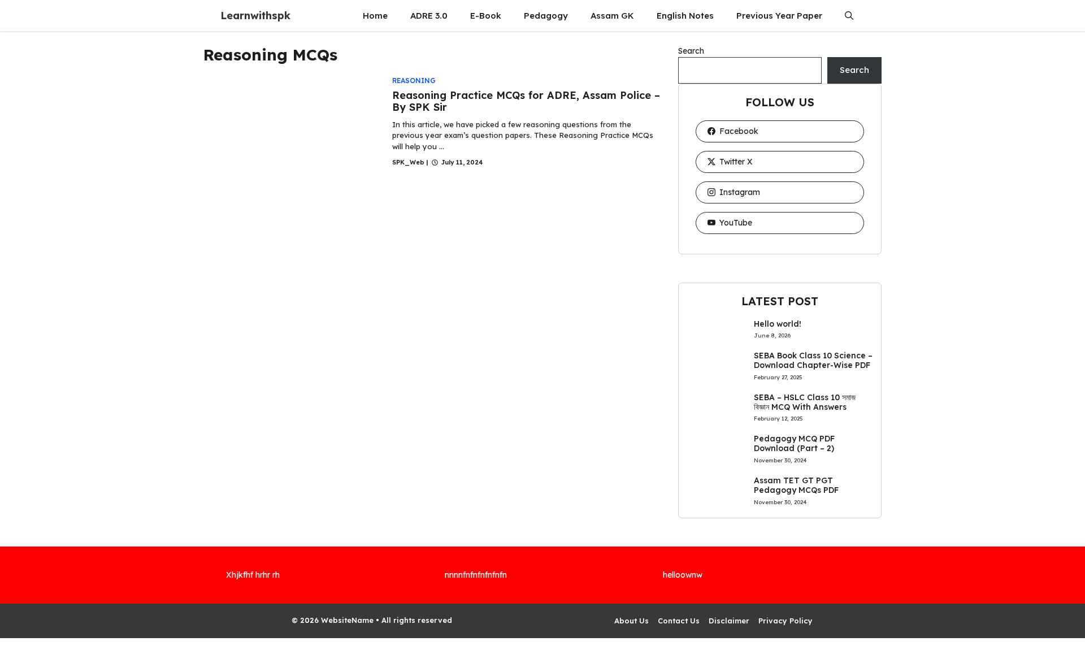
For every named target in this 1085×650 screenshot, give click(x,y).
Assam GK (612, 15)
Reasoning (414, 80)
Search (691, 51)
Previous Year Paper (779, 15)
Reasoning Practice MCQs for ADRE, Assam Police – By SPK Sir (526, 101)
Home (375, 15)
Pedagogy (546, 15)
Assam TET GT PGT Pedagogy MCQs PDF (796, 485)
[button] (849, 15)
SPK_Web (408, 162)
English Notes (685, 15)
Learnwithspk (255, 15)
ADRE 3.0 (429, 15)
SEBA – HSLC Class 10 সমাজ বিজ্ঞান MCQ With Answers (805, 402)
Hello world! (777, 324)
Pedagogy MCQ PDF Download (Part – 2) (794, 443)
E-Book (485, 15)
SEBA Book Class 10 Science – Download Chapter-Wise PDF (813, 360)
